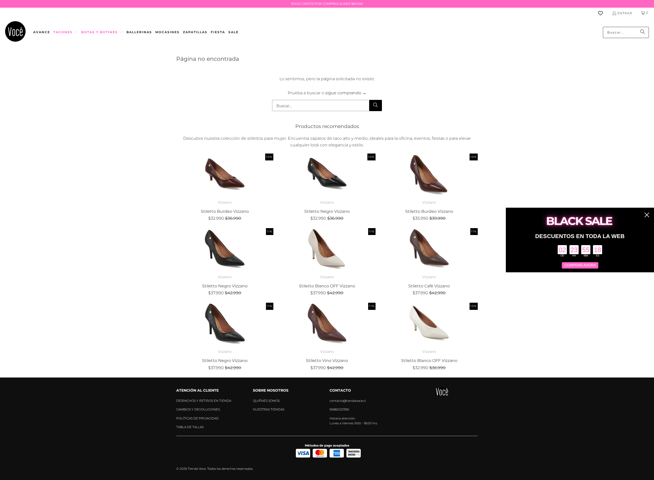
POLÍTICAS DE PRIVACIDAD (197, 418)
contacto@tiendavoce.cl (348, 401)
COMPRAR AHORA (580, 265)
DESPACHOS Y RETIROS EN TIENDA (203, 401)
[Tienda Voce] (15, 32)
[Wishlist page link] (603, 13)
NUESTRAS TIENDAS (268, 409)
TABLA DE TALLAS (190, 427)
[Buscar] (642, 32)
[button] (65, 32)
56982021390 (339, 409)
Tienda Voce (197, 469)
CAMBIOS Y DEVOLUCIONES (198, 409)
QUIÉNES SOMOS (266, 401)
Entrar (624, 13)
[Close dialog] (647, 215)
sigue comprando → (345, 92)
